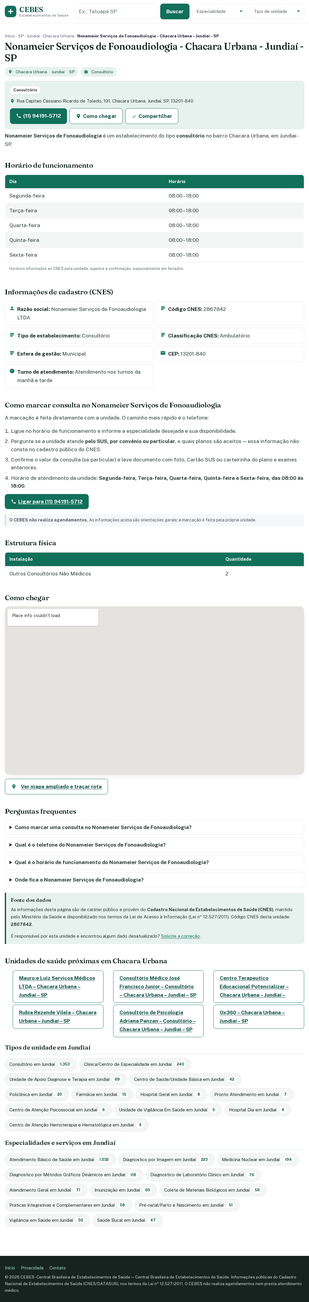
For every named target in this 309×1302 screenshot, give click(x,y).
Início (10, 35)
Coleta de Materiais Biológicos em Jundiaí (212, 1190)
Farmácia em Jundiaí (101, 1094)
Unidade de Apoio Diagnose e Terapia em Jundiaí (64, 1079)
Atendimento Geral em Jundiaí (44, 1190)
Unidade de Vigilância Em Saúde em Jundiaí (167, 1109)
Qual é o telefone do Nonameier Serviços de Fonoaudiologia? (90, 845)
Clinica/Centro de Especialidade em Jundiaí (134, 1064)
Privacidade (32, 1267)
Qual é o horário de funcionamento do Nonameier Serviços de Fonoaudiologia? (112, 862)
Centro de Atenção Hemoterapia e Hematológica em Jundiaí (75, 1124)
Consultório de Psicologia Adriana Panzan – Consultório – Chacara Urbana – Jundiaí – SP (157, 1020)
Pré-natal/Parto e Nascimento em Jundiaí (186, 1205)
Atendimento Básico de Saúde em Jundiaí (59, 1159)
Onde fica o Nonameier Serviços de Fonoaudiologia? (79, 880)
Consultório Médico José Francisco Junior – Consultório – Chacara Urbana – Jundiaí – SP (157, 986)
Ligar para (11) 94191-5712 (50, 502)
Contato (57, 1267)
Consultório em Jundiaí (39, 1064)
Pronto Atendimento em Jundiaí (250, 1094)
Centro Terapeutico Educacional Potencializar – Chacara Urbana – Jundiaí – (254, 986)
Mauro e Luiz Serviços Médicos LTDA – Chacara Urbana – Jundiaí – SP (57, 986)
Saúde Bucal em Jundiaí (126, 1220)
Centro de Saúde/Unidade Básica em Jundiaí (184, 1079)
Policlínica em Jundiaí (35, 1094)
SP (21, 35)
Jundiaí (33, 35)
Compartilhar (155, 116)
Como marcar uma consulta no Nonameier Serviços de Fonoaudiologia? (103, 827)
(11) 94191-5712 (42, 116)
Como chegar (99, 116)
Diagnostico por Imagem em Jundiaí (165, 1159)
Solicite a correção (180, 936)
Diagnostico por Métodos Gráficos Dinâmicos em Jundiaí (72, 1174)
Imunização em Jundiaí (122, 1190)
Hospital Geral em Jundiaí (170, 1094)
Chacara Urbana (58, 35)
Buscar (174, 11)
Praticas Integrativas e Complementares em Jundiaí (67, 1205)
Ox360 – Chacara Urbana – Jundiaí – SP (252, 1016)
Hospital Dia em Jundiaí (256, 1109)
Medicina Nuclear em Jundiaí (257, 1159)
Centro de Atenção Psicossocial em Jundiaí (57, 1109)
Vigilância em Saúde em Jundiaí (46, 1220)
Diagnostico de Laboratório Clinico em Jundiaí (202, 1174)
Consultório (102, 71)
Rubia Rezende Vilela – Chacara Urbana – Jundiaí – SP (58, 1016)
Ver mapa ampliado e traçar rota (61, 787)
